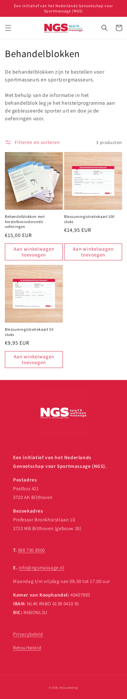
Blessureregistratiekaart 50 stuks (29, 332)
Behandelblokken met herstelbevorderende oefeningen (25, 221)
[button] (8, 28)
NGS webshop (69, 687)
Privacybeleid (28, 634)
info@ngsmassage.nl (41, 567)
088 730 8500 (31, 550)
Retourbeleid (27, 648)
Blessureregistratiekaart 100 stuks (89, 219)
